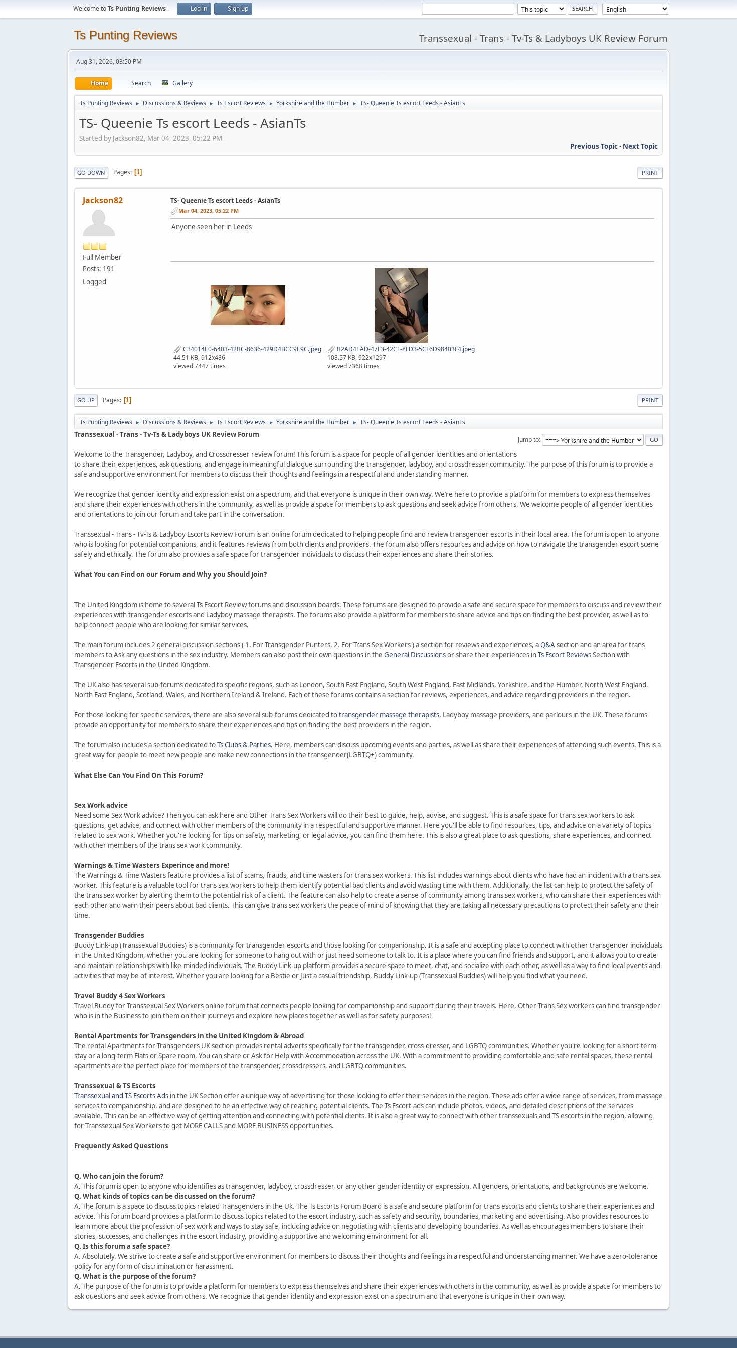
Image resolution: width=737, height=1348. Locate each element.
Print (650, 172)
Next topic (640, 146)
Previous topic (594, 146)
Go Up (86, 400)
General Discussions (415, 654)
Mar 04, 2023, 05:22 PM (208, 210)
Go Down (91, 172)
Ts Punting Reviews (125, 35)
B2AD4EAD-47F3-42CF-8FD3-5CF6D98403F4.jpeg (405, 349)
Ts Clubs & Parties (244, 744)
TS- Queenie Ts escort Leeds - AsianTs (225, 200)
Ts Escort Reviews (564, 654)
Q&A (547, 644)
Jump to (528, 439)
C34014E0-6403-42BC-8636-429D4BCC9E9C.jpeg (251, 349)
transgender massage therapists (389, 714)
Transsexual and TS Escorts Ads (121, 1095)
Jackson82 (103, 200)
